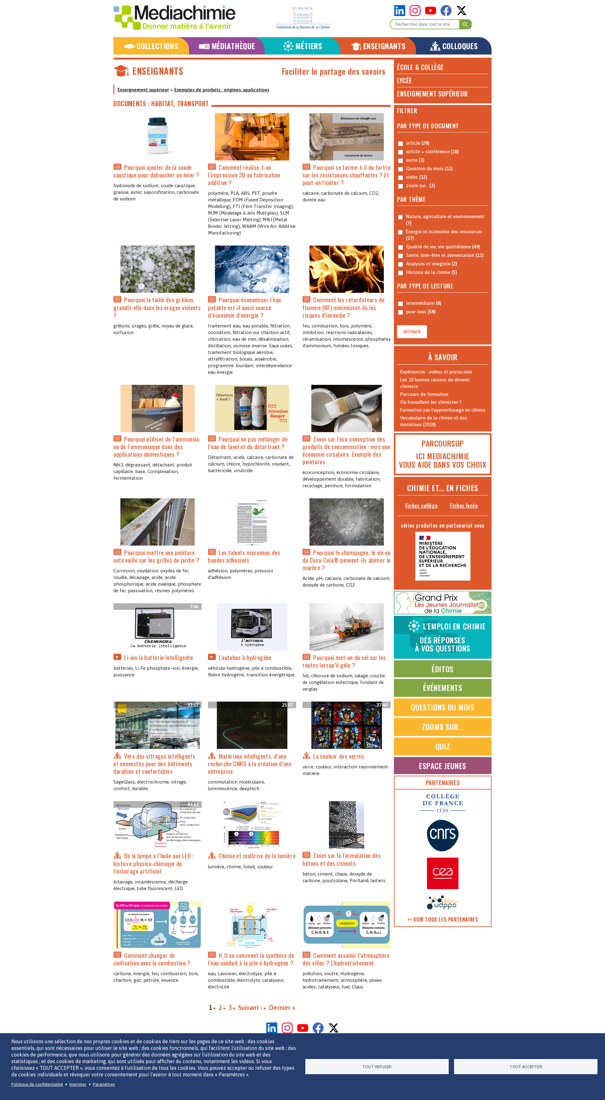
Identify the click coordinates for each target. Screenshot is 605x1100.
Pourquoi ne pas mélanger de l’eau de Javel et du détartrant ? (248, 442)
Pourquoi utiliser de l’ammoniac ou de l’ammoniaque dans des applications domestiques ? (156, 446)
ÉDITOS (443, 669)
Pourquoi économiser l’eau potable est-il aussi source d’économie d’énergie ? (244, 307)
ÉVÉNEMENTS (443, 687)
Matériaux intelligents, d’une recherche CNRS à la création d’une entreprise (249, 763)
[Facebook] (448, 14)
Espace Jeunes (442, 765)
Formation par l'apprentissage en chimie (442, 410)
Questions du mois (442, 707)
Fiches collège (421, 505)
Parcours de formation (424, 394)
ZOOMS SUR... (443, 726)
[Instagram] (417, 14)
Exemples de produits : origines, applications (221, 89)
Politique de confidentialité (37, 1084)
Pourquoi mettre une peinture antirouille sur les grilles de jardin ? (156, 556)
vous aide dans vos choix (442, 464)
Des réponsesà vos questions (450, 637)
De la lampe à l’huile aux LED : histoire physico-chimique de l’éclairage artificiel (153, 863)
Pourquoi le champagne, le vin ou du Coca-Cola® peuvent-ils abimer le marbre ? (346, 560)
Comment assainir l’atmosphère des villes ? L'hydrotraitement (345, 959)
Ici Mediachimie (443, 455)
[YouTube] (432, 14)
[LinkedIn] (401, 14)
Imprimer (77, 1084)
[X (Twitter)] (461, 14)
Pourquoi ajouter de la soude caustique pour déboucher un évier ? (156, 171)
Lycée (404, 80)
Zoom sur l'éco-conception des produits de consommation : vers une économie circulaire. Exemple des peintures (346, 450)
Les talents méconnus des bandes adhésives (244, 556)
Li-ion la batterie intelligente (158, 657)
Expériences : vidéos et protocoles (436, 371)
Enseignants (384, 45)
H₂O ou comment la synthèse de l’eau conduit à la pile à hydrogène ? (251, 959)
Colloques (460, 45)
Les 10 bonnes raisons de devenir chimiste (435, 383)
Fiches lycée (464, 505)
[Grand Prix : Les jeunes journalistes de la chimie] (443, 612)
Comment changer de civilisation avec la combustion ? (152, 959)
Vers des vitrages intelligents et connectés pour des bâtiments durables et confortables (154, 763)
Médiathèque (233, 45)
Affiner (412, 331)
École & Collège (420, 67)
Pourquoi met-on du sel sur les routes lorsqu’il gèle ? (344, 661)
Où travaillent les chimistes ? (431, 402)
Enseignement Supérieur (432, 93)
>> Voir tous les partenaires (442, 919)
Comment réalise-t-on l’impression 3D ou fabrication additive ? (244, 175)
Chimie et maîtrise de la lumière (257, 855)
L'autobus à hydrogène (245, 657)
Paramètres (104, 1084)
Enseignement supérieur (143, 89)
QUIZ (442, 746)
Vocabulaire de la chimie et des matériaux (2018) (433, 421)
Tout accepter (526, 1066)
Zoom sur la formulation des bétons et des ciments (341, 859)
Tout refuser (376, 1066)
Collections (158, 45)
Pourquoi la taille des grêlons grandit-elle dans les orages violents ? (157, 307)
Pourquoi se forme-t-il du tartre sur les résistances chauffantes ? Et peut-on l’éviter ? (346, 175)
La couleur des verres (338, 756)
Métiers (308, 45)
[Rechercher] (465, 24)
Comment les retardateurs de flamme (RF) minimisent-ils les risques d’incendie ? (343, 307)
